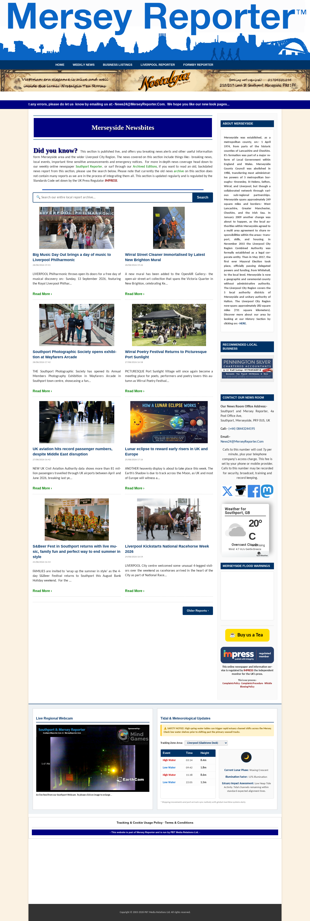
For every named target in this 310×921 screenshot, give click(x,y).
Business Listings (117, 64)
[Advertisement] (155, 871)
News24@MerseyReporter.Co (116, 104)
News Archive (226, 62)
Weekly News (83, 64)
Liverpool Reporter (158, 64)
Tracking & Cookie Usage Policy (140, 822)
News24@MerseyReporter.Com (242, 441)
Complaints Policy (231, 683)
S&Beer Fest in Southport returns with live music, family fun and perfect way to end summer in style (76, 551)
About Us (253, 62)
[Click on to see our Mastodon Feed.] (267, 491)
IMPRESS (248, 670)
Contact (241, 62)
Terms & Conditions (179, 822)
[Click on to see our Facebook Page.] (254, 491)
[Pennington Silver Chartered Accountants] (247, 369)
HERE (242, 323)
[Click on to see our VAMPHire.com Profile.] (241, 491)
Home (59, 64)
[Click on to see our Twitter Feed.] (227, 491)
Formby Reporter (198, 64)
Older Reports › (198, 610)
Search (202, 197)
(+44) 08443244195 (241, 429)
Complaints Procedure (252, 683)
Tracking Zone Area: (171, 743)
